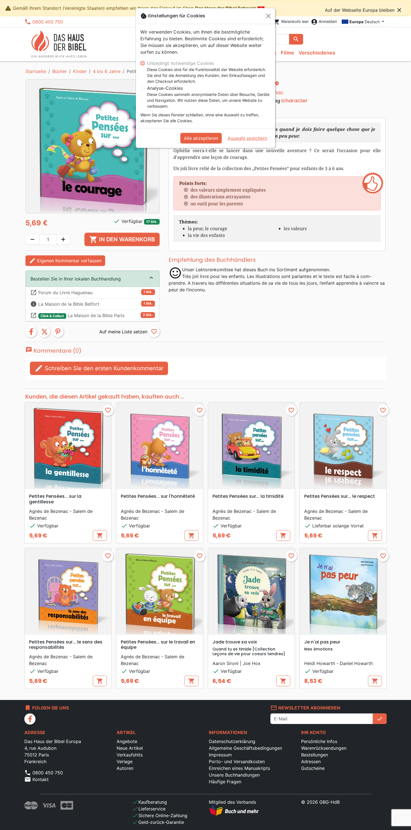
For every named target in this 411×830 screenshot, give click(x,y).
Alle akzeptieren (201, 138)
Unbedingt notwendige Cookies (180, 63)
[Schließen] (268, 15)
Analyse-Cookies (165, 88)
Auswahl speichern (247, 138)
